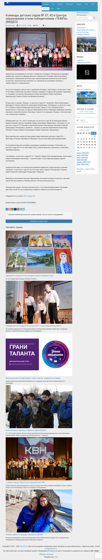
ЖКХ (53, 4)
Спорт (92, 4)
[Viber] (18, 209)
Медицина (78, 4)
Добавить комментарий (39, 221)
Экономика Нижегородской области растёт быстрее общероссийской (86, 31)
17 (78, 145)
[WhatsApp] (21, 209)
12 (84, 142)
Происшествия (69, 4)
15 (92, 142)
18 (81, 145)
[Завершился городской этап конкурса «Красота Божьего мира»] (39, 252)
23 (95, 145)
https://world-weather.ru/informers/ (86, 113)
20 (86, 145)
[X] (15, 209)
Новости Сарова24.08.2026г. (84, 61)
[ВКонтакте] (7, 209)
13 (86, 142)
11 (81, 142)
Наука (86, 4)
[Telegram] (23, 209)
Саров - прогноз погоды (86, 111)
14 (89, 142)
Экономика (46, 4)
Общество (60, 4)
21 (89, 145)
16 (95, 142)
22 (92, 145)
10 (78, 142)
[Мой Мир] (12, 209)
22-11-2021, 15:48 (25, 25)
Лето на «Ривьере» (84, 89)
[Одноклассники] (9, 209)
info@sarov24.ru (51, 548)
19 (84, 145)
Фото (52, 8)
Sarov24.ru (24, 546)
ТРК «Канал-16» (29, 196)
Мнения (81, 24)
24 (78, 147)
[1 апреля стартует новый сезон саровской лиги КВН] (39, 459)
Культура (45, 8)
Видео (58, 8)
